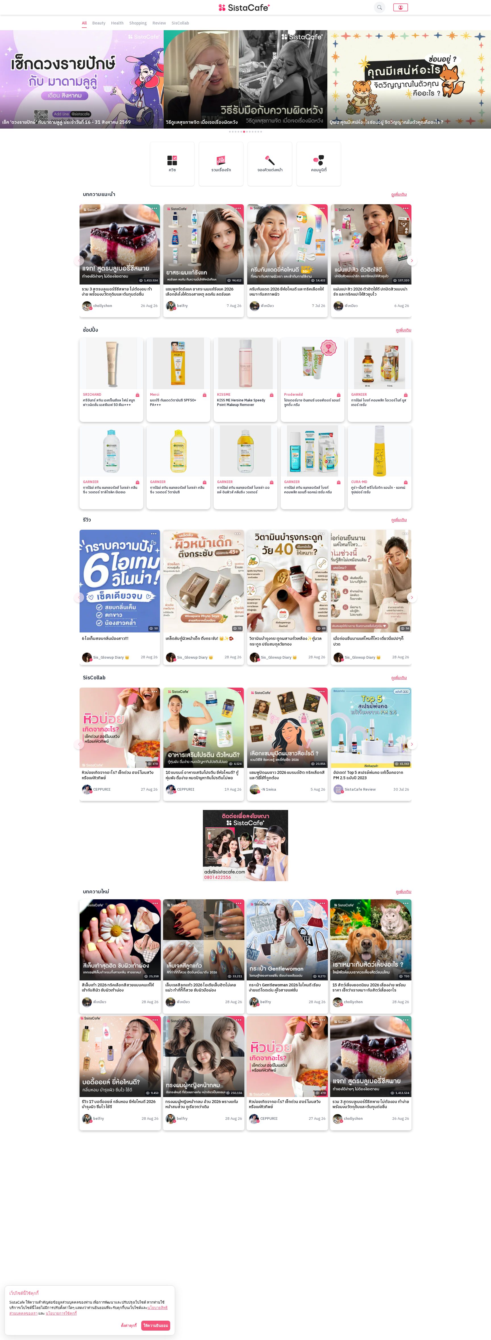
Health (117, 23)
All (84, 23)
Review (159, 23)
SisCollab (180, 23)
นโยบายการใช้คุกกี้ (61, 1313)
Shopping (138, 23)
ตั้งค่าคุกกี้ (129, 1325)
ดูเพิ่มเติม (399, 194)
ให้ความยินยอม (155, 1325)
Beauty (98, 23)
